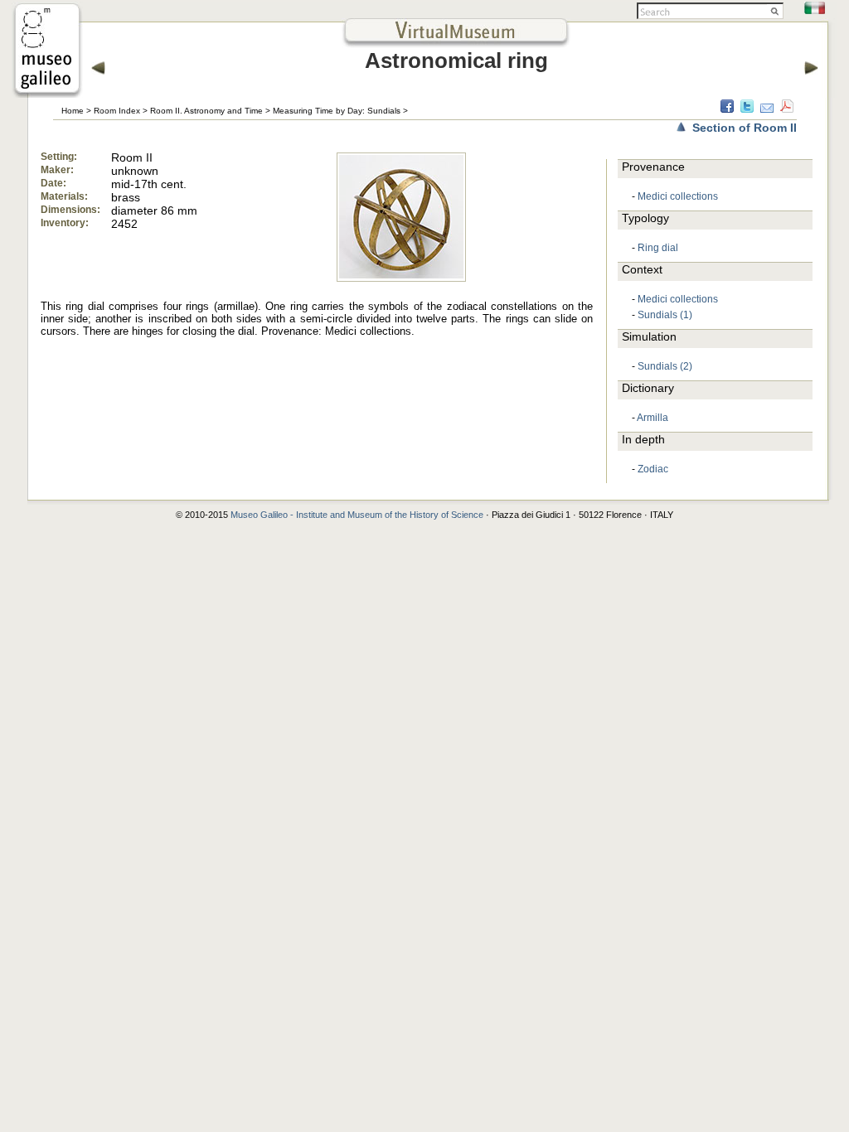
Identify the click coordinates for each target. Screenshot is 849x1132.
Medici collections (678, 196)
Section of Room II (744, 127)
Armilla (652, 417)
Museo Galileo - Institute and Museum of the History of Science (356, 515)
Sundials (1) (665, 315)
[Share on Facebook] (727, 108)
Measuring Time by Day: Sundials (336, 110)
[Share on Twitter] (747, 108)
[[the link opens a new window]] (47, 93)
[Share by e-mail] (767, 108)
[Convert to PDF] (787, 108)
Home (72, 110)
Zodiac (653, 469)
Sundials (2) (665, 366)
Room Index (117, 110)
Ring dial (658, 248)
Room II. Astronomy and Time (206, 110)
